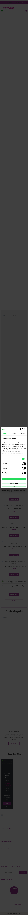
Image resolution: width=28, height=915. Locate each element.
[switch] (24, 463)
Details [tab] (14, 433)
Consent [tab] (5, 433)
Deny (14, 486)
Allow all (14, 479)
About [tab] (23, 433)
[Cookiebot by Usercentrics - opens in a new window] (20, 429)
